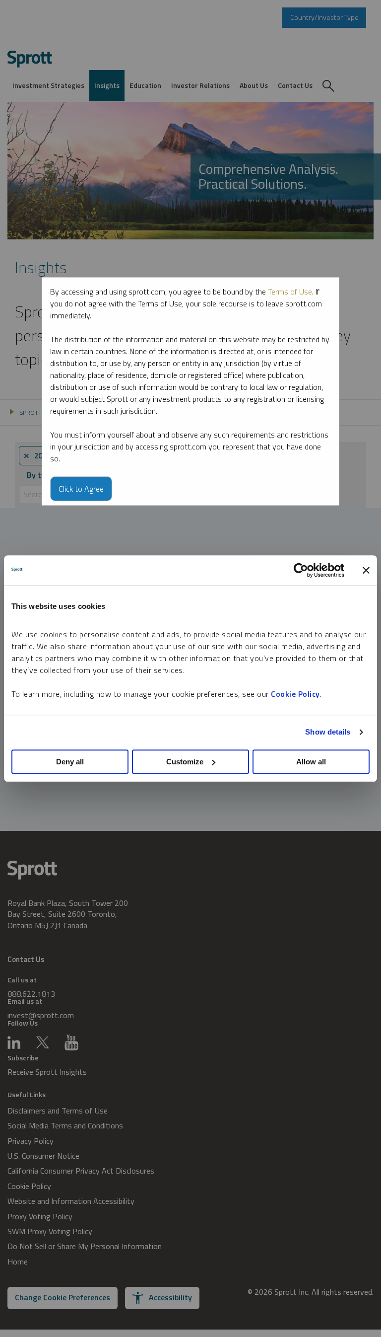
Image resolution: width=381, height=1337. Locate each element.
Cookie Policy (295, 694)
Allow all (311, 761)
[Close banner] (366, 570)
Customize (184, 761)
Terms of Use (290, 291)
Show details (327, 732)
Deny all (70, 761)
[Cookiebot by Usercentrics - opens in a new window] (300, 570)
